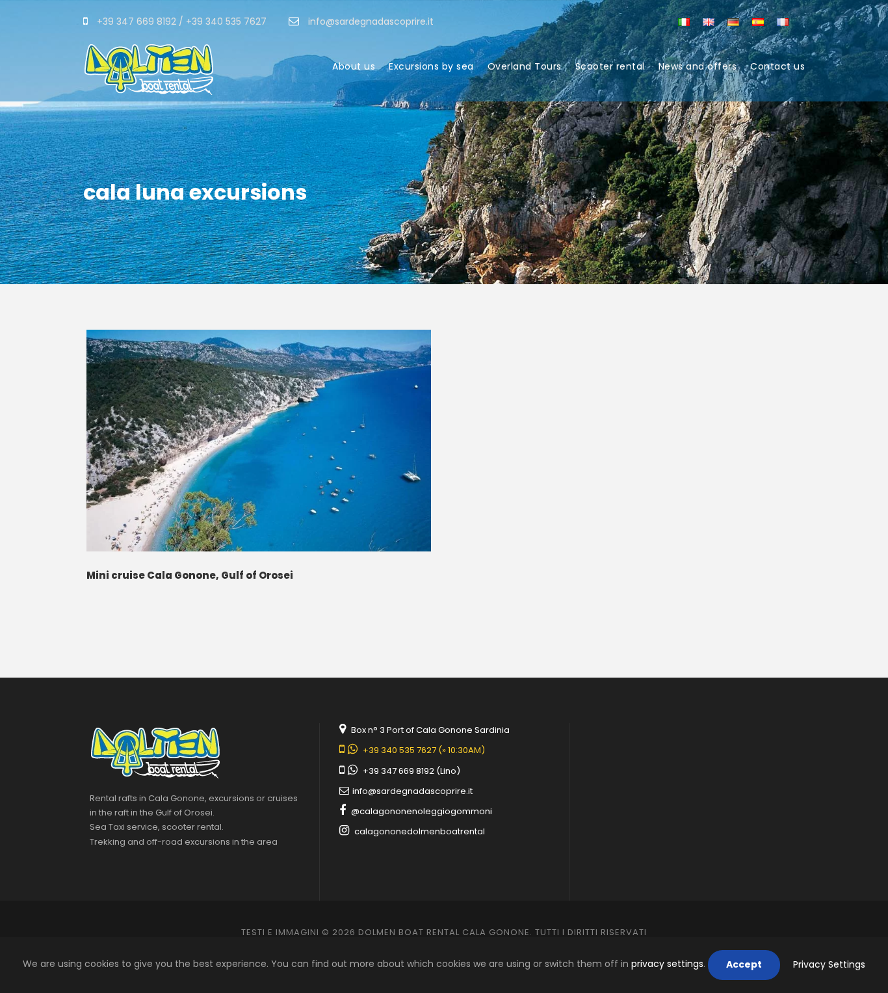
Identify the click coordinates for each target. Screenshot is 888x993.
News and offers (698, 66)
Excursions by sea (431, 66)
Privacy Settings (829, 964)
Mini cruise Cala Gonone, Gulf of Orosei (189, 575)
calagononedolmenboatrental (419, 831)
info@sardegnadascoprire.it (411, 791)
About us (353, 66)
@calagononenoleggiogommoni (421, 811)
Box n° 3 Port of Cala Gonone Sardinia (430, 730)
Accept (744, 964)
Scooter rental (610, 66)
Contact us (777, 66)
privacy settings (667, 963)
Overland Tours (525, 66)
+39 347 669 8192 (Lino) (411, 771)
